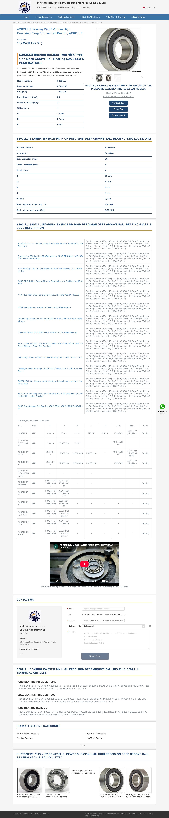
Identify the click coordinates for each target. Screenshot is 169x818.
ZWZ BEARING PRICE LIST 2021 (37, 695)
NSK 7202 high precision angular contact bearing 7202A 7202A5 (48, 295)
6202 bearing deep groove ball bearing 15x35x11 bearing (44, 307)
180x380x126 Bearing (91, 17)
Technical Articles (66, 17)
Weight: (20, 199)
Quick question (75, 626)
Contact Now (118, 103)
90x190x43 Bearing (115, 17)
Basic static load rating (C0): (31, 210)
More (83, 746)
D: (18, 119)
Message (71, 632)
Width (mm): (23, 108)
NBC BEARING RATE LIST (33, 708)
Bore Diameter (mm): (27, 97)
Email (70, 609)
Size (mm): (22, 92)
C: (17, 193)
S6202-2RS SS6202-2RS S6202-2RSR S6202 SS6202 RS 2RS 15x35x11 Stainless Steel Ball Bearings (50, 345)
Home (26, 17)
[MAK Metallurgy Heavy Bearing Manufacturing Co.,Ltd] (24, 6)
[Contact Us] (162, 409)
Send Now (95, 656)
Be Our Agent (118, 115)
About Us (17, 814)
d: (18, 113)
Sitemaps (45, 814)
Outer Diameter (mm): (28, 103)
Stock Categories (43, 17)
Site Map (37, 814)
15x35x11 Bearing (34, 23)
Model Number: (24, 81)
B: (18, 124)
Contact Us (27, 814)
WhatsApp (118, 109)
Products (22, 23)
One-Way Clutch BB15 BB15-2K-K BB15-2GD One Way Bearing (47, 332)
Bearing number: (25, 86)
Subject (71, 620)
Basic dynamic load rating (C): (31, 204)
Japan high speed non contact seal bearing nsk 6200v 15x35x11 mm (50, 357)
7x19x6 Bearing (138, 17)
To (70, 615)
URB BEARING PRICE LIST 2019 (118, 97)
